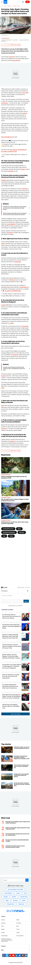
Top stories (6, 744)
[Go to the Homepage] (5, 2)
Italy (4, 536)
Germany (21, 532)
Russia (18, 893)
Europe (3, 919)
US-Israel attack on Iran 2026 (15, 889)
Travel (5, 5)
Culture (3, 932)
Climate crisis (10, 904)
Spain (19, 528)
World (17, 919)
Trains (11, 536)
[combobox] (15, 880)
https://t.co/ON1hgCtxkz (20, 149)
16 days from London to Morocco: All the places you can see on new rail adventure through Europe (14, 208)
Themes (3, 916)
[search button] (26, 880)
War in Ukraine (8, 893)
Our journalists (19, 935)
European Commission (9, 532)
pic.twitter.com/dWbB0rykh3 (13, 291)
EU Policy (18, 923)
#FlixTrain (12, 280)
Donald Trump (24, 896)
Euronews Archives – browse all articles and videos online (6, 940)
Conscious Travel (16, 5)
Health (23, 900)
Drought (5, 896)
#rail (8, 287)
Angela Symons (5, 38)
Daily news (21, 904)
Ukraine (14, 896)
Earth (2, 926)
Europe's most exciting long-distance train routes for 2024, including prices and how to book (14, 368)
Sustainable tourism (8, 528)
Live (27, 1)
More (2, 950)
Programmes (4, 935)
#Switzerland (23, 287)
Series (9, 5)
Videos (18, 932)
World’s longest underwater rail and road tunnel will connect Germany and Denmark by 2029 (14, 214)
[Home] (1, 5)
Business (3, 923)
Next (17, 926)
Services (3, 946)
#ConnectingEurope (6, 137)
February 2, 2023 (20, 296)
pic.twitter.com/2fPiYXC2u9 (9, 151)
